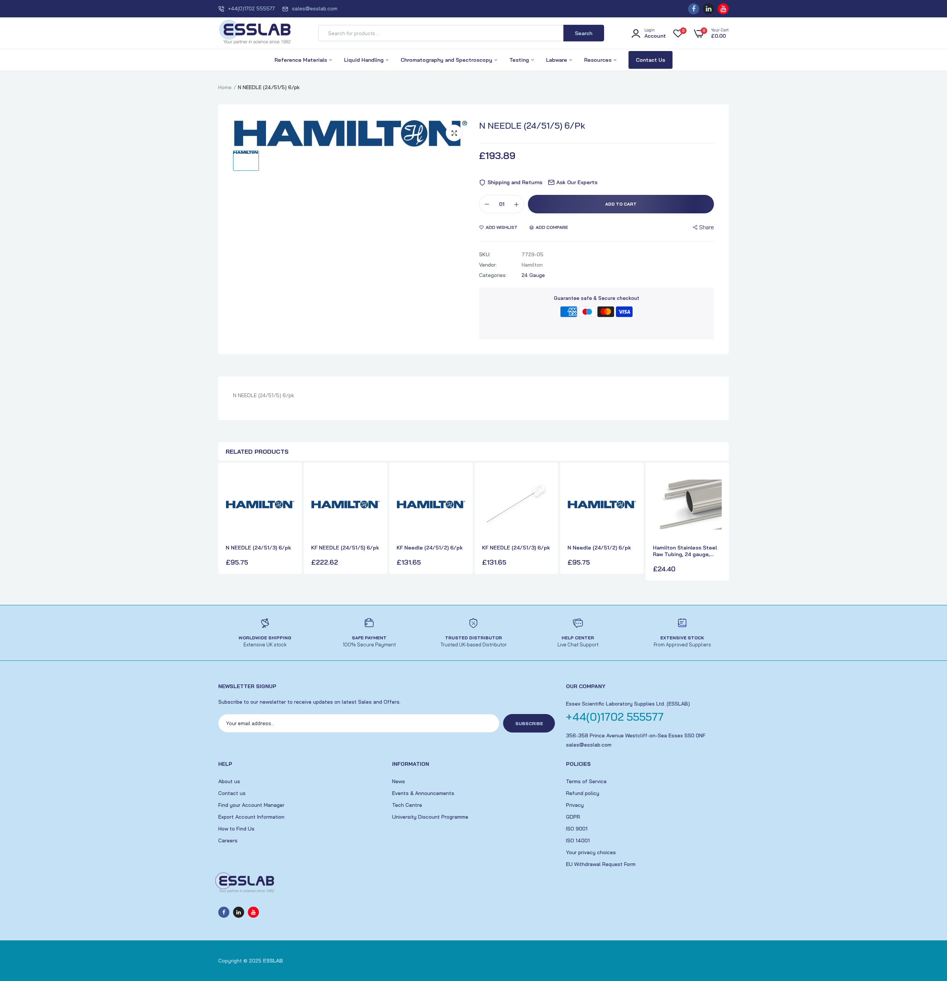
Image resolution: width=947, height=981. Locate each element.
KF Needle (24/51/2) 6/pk (430, 547)
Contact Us (650, 60)
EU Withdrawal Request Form (601, 864)
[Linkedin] (708, 8)
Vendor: (488, 264)
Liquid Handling (364, 60)
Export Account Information (251, 816)
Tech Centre (407, 805)
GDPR (573, 816)
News (398, 781)
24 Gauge (533, 275)
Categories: (493, 275)
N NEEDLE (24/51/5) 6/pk (532, 125)
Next (721, 522)
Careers (227, 840)
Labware (557, 60)
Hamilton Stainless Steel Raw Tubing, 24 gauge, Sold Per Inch (685, 551)
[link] (287, 482)
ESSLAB (273, 960)
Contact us (232, 793)
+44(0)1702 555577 (251, 8)
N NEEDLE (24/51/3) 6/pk (258, 547)
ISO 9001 (576, 828)
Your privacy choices (591, 852)
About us (229, 781)
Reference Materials (301, 60)
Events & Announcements (423, 793)
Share (706, 227)
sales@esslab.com (314, 8)
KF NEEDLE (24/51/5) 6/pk (345, 547)
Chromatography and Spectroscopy (447, 60)
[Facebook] (693, 8)
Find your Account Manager (251, 805)
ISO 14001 (578, 840)
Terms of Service (586, 781)
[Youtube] (723, 8)
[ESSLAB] (255, 33)
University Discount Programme (430, 816)
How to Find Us (236, 828)
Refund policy (582, 793)
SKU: (485, 254)
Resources (598, 60)
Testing (519, 60)
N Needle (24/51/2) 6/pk (599, 547)
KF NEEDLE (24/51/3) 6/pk (516, 547)
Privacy (575, 805)
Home (225, 87)
